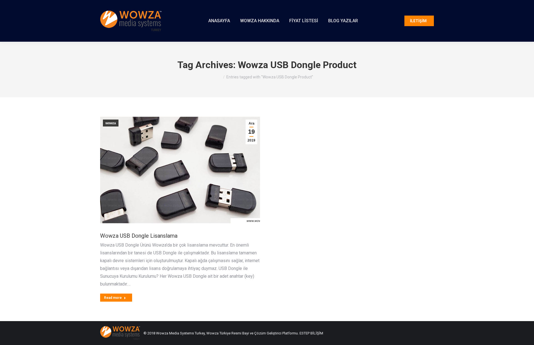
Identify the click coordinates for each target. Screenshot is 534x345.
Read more (113, 298)
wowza (110, 123)
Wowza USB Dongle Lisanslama (138, 235)
